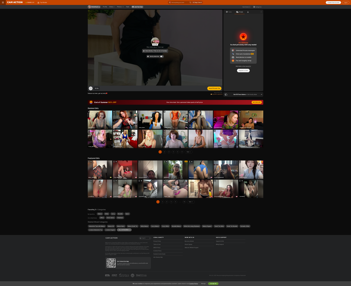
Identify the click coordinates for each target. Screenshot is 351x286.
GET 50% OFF (257, 102)
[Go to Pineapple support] (133, 275)
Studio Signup (188, 244)
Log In (345, 2)
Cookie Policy (193, 283)
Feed (127, 7)
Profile (105, 7)
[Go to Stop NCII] (141, 275)
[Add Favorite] (91, 88)
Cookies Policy (157, 250)
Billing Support (220, 244)
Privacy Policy (157, 241)
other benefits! (246, 66)
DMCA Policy (156, 247)
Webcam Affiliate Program (191, 247)
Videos (112, 7)
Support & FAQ (220, 241)
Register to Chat (243, 70)
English (144, 238)
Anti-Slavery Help (158, 257)
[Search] (190, 2)
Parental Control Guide (159, 254)
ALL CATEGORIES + (124, 229)
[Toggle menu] (3, 2)
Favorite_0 (92, 210)
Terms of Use (157, 244)
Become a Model (189, 241)
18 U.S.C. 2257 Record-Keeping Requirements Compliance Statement (227, 275)
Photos (120, 7)
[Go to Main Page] (15, 2)
